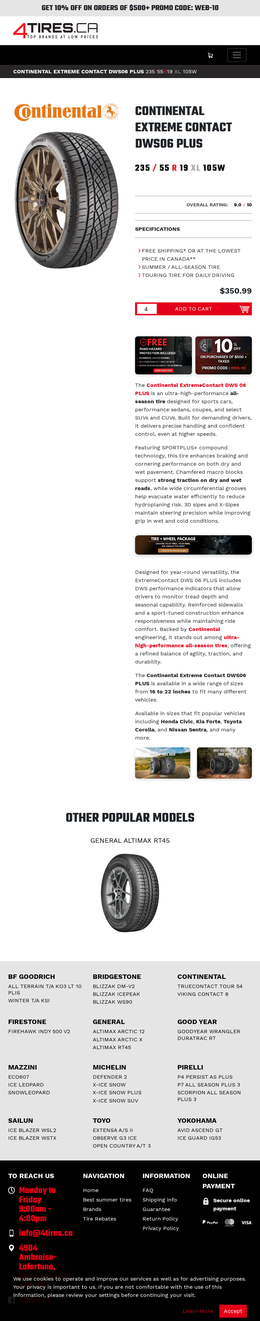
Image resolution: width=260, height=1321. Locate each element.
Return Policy (160, 1218)
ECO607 (18, 1077)
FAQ (148, 1190)
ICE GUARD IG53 (199, 1138)
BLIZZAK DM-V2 (114, 986)
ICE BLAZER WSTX (32, 1138)
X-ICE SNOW (109, 1084)
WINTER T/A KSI (29, 1000)
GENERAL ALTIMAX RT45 (130, 840)
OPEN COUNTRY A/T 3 (122, 1145)
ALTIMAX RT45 (112, 1047)
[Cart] (210, 55)
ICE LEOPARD (26, 1084)
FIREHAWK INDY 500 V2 (39, 1031)
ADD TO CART (193, 308)
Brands (92, 1209)
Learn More (198, 1311)
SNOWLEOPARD (29, 1092)
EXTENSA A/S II (113, 1130)
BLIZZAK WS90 (112, 1002)
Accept (233, 1311)
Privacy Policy (161, 1228)
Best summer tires (107, 1199)
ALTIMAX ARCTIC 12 (119, 1031)
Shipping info (160, 1199)
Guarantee (156, 1209)
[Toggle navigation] (237, 55)
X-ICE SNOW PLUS (117, 1092)
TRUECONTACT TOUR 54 (210, 986)
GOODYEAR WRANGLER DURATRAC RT (208, 1034)
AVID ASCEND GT (200, 1130)
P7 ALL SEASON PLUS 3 (208, 1084)
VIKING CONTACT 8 (203, 994)
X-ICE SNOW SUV (115, 1100)
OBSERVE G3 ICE (115, 1138)
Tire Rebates (99, 1218)
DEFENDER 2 (110, 1077)
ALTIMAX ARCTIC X (118, 1039)
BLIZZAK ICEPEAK (116, 994)
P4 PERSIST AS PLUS (205, 1077)
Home (91, 1190)
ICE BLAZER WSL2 (32, 1130)
